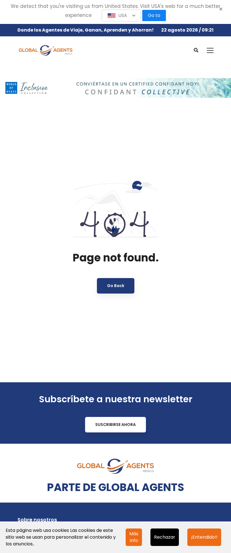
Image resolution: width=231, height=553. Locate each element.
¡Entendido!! (204, 537)
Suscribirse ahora (115, 424)
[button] (121, 15)
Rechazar (164, 537)
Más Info (133, 537)
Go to (154, 15)
